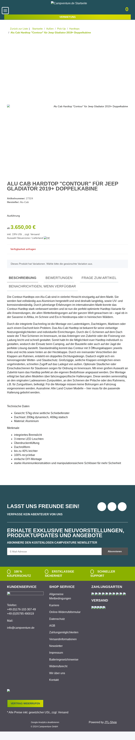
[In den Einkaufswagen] (10, 44)
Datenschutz (57, 618)
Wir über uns (57, 673)
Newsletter (56, 645)
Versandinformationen (63, 639)
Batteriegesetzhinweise (63, 659)
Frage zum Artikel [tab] (99, 278)
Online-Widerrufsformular (65, 612)
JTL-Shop (110, 722)
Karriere (54, 605)
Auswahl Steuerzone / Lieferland (25, 238)
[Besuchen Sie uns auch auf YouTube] (112, 506)
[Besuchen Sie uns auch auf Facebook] (101, 506)
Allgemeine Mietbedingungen (60, 596)
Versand (35, 234)
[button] (102, 10)
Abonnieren (115, 551)
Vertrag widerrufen (25, 703)
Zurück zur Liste (19, 28)
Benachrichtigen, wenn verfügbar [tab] (42, 286)
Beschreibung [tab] (22, 278)
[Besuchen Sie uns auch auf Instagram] (122, 506)
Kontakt (54, 679)
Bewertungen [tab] (59, 278)
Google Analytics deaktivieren (45, 722)
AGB (52, 625)
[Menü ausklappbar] (5, 10)
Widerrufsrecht (58, 666)
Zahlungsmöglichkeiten (63, 632)
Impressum (56, 652)
